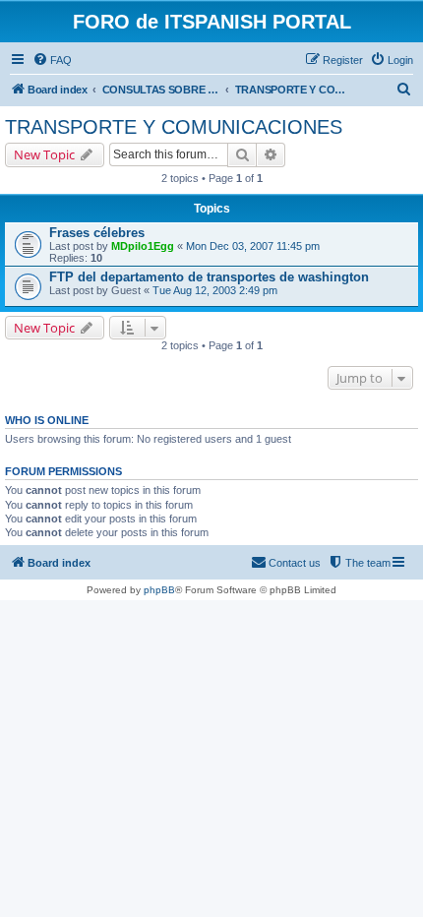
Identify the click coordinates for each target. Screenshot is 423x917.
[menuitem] (52, 60)
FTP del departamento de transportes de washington (209, 277)
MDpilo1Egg (142, 246)
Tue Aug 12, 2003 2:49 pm (214, 290)
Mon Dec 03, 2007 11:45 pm (253, 246)
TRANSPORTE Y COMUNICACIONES (173, 127)
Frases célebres (97, 232)
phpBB (159, 589)
